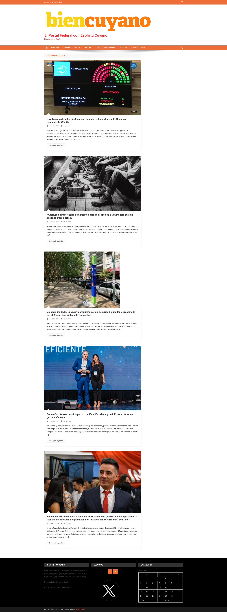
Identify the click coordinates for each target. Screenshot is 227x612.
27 (153, 596)
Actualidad (55, 48)
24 (178, 592)
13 (153, 587)
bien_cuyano (67, 126)
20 (153, 592)
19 (147, 592)
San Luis (77, 48)
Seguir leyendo (57, 145)
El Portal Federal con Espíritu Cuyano (75, 35)
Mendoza (66, 48)
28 (160, 596)
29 (166, 596)
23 (172, 592)
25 (141, 596)
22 (166, 592)
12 (147, 587)
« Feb (142, 600)
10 (178, 583)
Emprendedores (110, 48)
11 (141, 587)
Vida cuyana (124, 48)
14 (160, 587)
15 (166, 587)
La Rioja (97, 48)
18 (141, 592)
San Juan (87, 48)
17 (178, 587)
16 (172, 587)
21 (160, 592)
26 (147, 596)
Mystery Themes (79, 609)
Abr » (167, 600)
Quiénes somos (139, 48)
